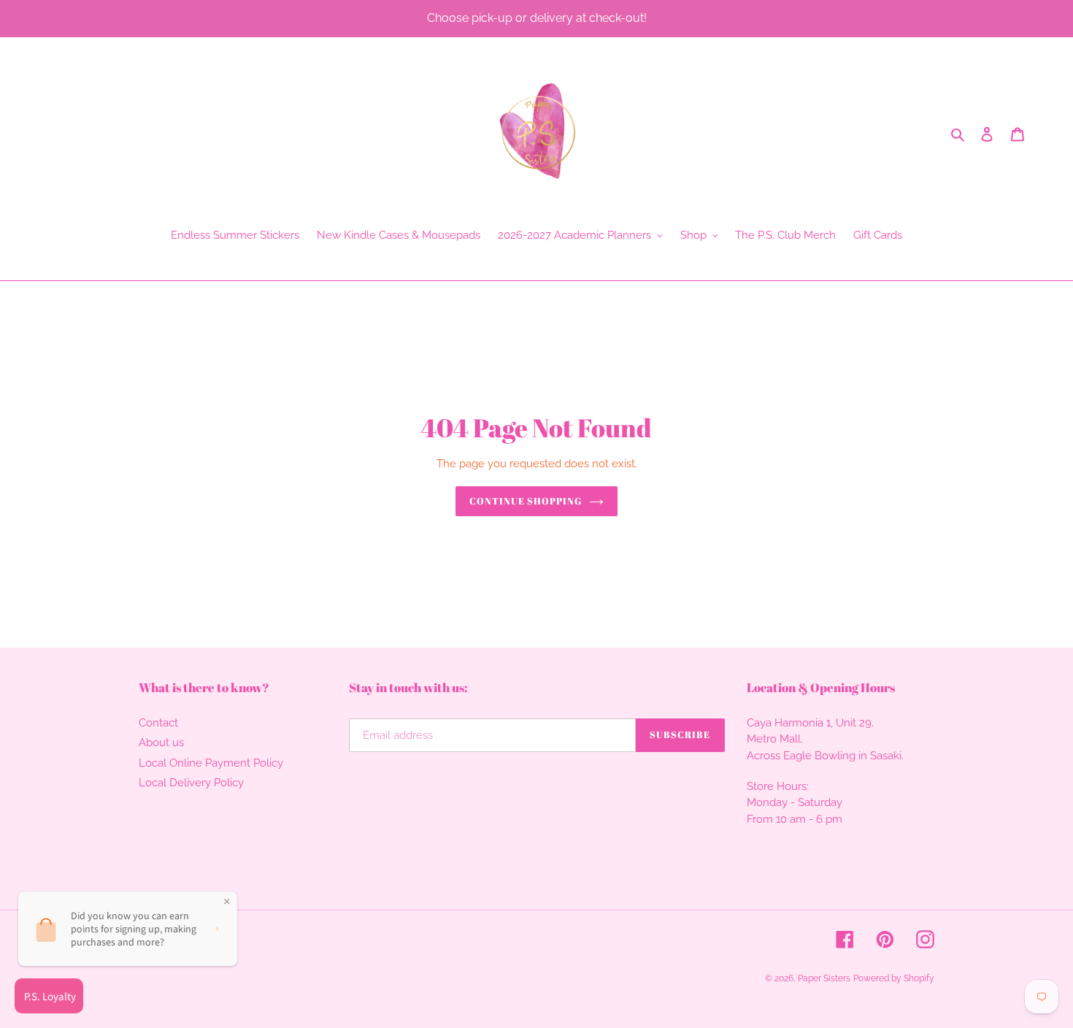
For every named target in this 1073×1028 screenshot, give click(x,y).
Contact (158, 722)
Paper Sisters (824, 978)
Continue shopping (525, 500)
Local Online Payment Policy (211, 763)
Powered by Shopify (893, 978)
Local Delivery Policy (191, 782)
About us (161, 742)
